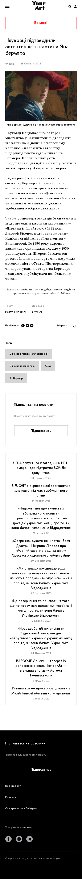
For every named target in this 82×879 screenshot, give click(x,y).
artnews (37, 311)
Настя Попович (15, 311)
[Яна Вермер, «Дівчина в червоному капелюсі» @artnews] (41, 96)
